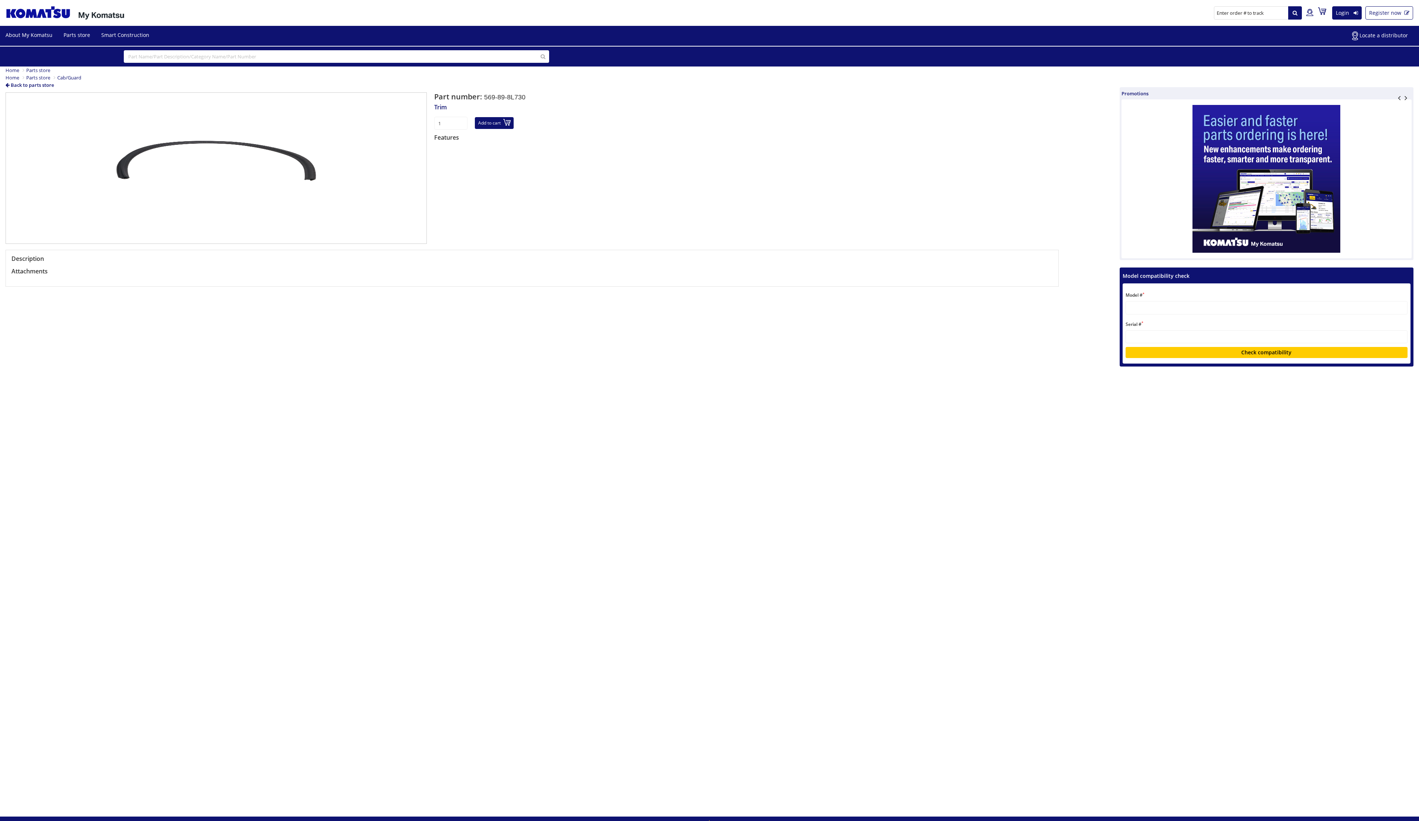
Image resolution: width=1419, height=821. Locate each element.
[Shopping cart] (1324, 12)
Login (1343, 12)
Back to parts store (32, 85)
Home (12, 70)
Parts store (77, 34)
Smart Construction (125, 34)
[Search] (1295, 13)
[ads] (1266, 179)
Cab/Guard (69, 77)
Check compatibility (1266, 352)
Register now (1386, 12)
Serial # (1134, 323)
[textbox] (1266, 308)
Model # (1135, 295)
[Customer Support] (1310, 13)
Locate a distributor (1383, 35)
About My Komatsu (29, 34)
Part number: (459, 97)
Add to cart (489, 123)
